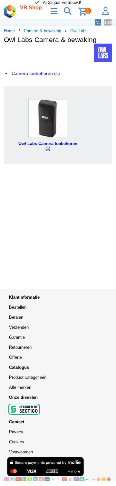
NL (98, 22)
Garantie (17, 337)
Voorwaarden (21, 452)
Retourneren (20, 347)
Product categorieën (27, 377)
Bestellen (17, 307)
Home (9, 30)
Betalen (16, 317)
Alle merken (20, 387)
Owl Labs (79, 30)
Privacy (16, 431)
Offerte (15, 357)
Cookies (16, 441)
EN (108, 22)
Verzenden (19, 327)
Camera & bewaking (42, 30)
